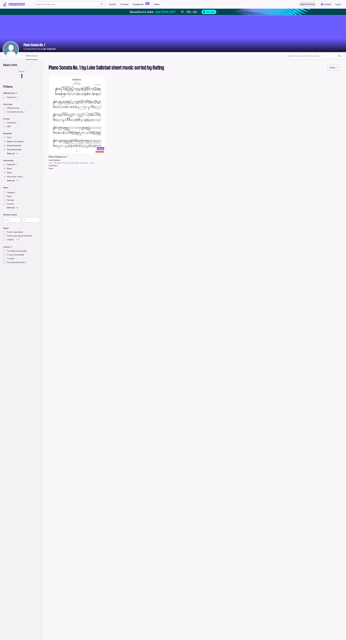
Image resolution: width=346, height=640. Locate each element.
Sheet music (31, 56)
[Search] (102, 4)
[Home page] (14, 4)
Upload (327, 4)
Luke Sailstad (54, 160)
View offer (210, 12)
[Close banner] (341, 11)
